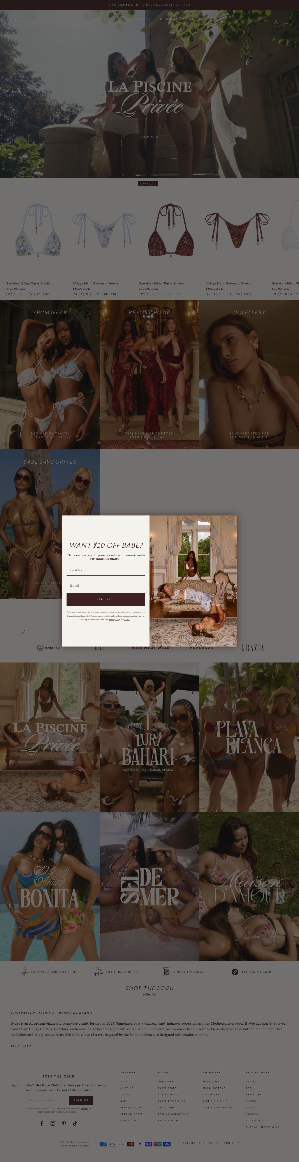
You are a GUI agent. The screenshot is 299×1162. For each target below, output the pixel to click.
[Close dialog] (231, 521)
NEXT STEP (106, 599)
